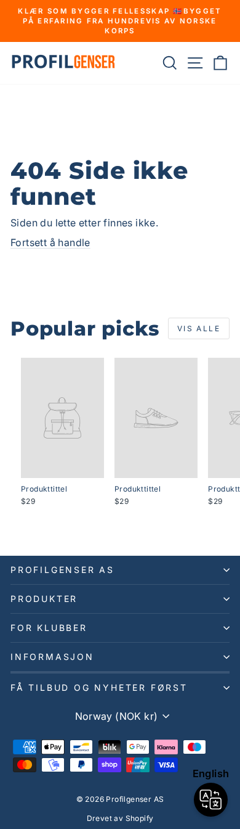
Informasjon (52, 656)
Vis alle (198, 328)
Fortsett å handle (50, 242)
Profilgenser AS (62, 569)
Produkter (44, 598)
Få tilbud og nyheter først (99, 687)
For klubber (48, 627)
